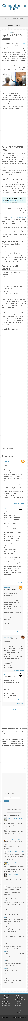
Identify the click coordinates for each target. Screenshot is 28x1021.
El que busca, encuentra (9, 795)
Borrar (22, 503)
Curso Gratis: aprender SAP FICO (15, 885)
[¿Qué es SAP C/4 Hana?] (21, 43)
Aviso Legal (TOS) (21, 999)
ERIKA (5, 951)
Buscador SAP (8, 21)
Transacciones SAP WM (13, 874)
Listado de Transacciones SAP (15, 818)
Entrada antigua (21, 768)
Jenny (5, 968)
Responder (16, 503)
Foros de (18, 21)
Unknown (6, 461)
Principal (7, 18)
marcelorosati (8, 637)
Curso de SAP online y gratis (14, 839)
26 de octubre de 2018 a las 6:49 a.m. (11, 462)
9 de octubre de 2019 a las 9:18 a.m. (11, 638)
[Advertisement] (14, 129)
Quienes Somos (7, 1001)
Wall (5, 508)
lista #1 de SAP (13, 806)
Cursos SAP (10, 25)
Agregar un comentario (19, 709)
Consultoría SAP (14, 7)
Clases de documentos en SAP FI (15, 830)
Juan (5, 934)
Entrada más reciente (8, 768)
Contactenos (7, 1003)
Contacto (18, 25)
